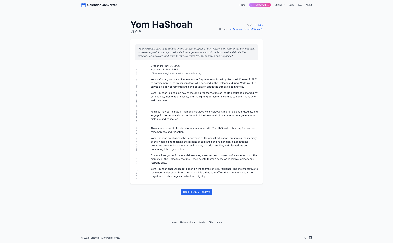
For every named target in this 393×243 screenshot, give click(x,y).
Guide (291, 5)
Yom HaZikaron (252, 29)
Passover (237, 29)
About (309, 5)
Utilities (278, 5)
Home (242, 5)
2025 (260, 25)
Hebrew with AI (261, 5)
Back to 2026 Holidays (196, 191)
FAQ (300, 5)
